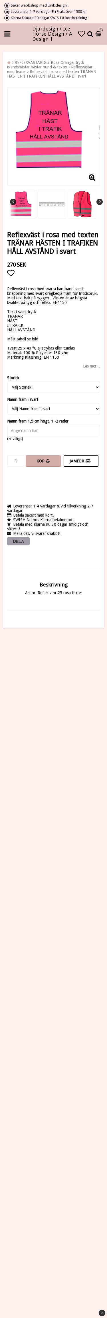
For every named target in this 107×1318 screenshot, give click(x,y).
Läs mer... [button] (91, 366)
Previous (13, 202)
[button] (81, 34)
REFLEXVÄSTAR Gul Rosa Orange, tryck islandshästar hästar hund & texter (45, 64)
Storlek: (14, 377)
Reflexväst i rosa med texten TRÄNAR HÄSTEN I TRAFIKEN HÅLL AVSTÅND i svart (51, 73)
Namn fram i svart (22, 399)
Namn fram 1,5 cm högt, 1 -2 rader (37, 421)
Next (99, 202)
